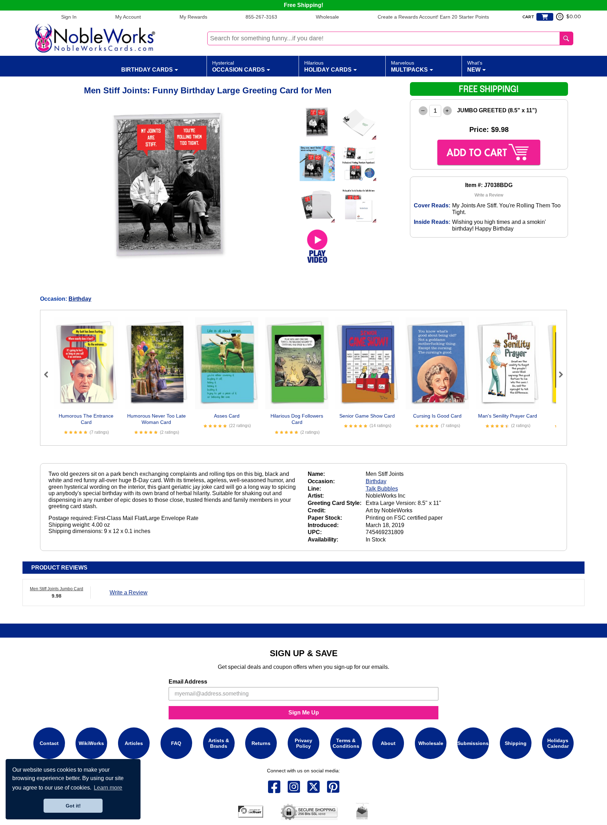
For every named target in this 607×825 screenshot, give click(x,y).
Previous (49, 374)
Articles (134, 743)
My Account (128, 17)
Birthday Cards (147, 70)
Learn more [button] (108, 788)
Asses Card (227, 416)
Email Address (188, 682)
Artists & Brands (218, 743)
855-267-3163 (261, 17)
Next (558, 374)
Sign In (69, 17)
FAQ (176, 743)
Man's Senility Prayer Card (507, 416)
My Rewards (193, 17)
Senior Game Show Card (367, 416)
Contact (49, 743)
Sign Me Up (303, 713)
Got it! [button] (73, 806)
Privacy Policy (303, 743)
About (388, 743)
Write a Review (489, 195)
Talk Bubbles (382, 489)
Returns (261, 743)
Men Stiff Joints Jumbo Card (56, 588)
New (474, 66)
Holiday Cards (328, 66)
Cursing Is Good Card (437, 416)
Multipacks (409, 66)
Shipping (516, 743)
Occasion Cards (238, 66)
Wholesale (327, 17)
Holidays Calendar (558, 743)
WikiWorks (91, 743)
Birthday (79, 299)
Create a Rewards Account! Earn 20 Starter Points (433, 17)
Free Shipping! (303, 5)
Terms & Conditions (346, 743)
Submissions (473, 743)
